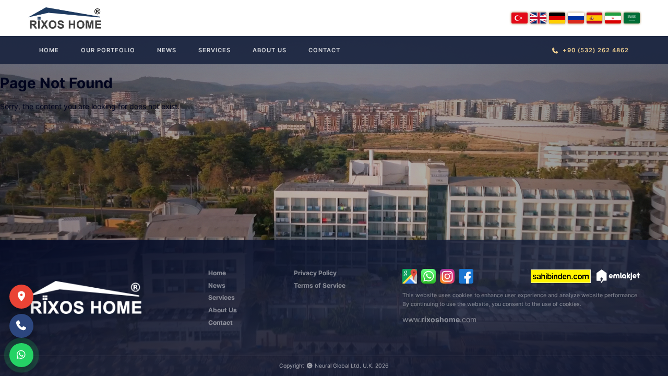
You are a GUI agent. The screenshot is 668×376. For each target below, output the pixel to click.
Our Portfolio (108, 50)
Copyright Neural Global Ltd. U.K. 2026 (333, 365)
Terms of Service (319, 285)
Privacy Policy (315, 273)
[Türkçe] (519, 18)
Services (214, 50)
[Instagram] (447, 276)
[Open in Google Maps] (409, 276)
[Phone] (21, 326)
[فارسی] (613, 18)
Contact (324, 50)
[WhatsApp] (428, 276)
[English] (538, 18)
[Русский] (576, 18)
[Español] (595, 18)
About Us (270, 50)
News (166, 50)
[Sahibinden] (561, 276)
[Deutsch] (557, 18)
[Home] (64, 18)
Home (49, 50)
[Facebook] (466, 276)
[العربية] (632, 18)
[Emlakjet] (618, 276)
